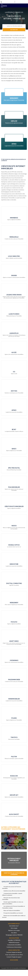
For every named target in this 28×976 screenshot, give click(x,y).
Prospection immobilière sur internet (13, 913)
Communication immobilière (14, 944)
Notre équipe (14, 928)
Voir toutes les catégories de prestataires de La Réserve (13, 160)
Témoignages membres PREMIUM (14, 935)
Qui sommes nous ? (14, 925)
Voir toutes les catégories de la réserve (14, 873)
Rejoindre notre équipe (14, 930)
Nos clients (14, 932)
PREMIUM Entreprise (14, 942)
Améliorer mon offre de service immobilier (14, 891)
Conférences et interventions (14, 947)
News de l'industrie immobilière (12, 910)
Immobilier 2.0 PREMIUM (14, 940)
